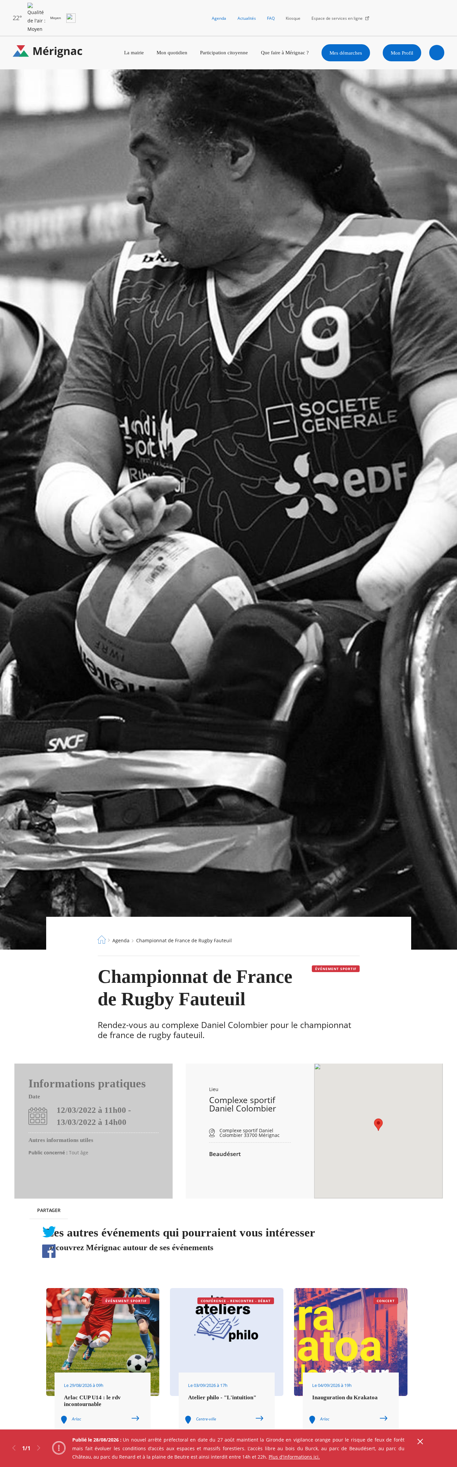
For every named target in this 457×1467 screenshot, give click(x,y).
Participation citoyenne (224, 52)
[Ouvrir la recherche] (437, 52)
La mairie (134, 52)
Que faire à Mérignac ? (285, 52)
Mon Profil (402, 53)
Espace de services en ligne (337, 18)
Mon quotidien (172, 52)
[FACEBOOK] (48, 1251)
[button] (378, 1125)
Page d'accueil (102, 940)
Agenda (219, 18)
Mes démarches (346, 53)
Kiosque (293, 18)
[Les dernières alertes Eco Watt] (71, 18)
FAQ (271, 18)
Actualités (247, 18)
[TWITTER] (48, 1231)
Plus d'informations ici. (294, 1457)
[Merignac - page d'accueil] (48, 52)
